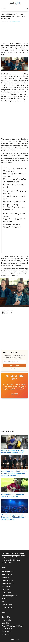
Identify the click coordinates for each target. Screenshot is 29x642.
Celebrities (5, 578)
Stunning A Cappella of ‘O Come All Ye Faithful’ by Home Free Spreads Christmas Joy (14, 473)
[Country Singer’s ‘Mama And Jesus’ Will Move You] (14, 491)
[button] (27, 9)
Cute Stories (6, 587)
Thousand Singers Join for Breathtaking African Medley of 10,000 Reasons (13, 517)
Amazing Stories (7, 572)
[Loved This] (3, 313)
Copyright (5, 623)
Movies (4, 599)
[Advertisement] (14, 32)
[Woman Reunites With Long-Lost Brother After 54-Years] (14, 448)
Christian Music (16, 21)
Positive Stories (7, 605)
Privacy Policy (6, 620)
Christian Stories (7, 584)
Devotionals (6, 590)
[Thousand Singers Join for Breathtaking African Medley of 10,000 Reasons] (14, 512)
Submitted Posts (7, 608)
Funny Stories (7, 593)
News (4, 602)
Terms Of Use (6, 617)
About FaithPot (7, 631)
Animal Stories (7, 575)
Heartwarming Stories (9, 596)
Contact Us (6, 634)
